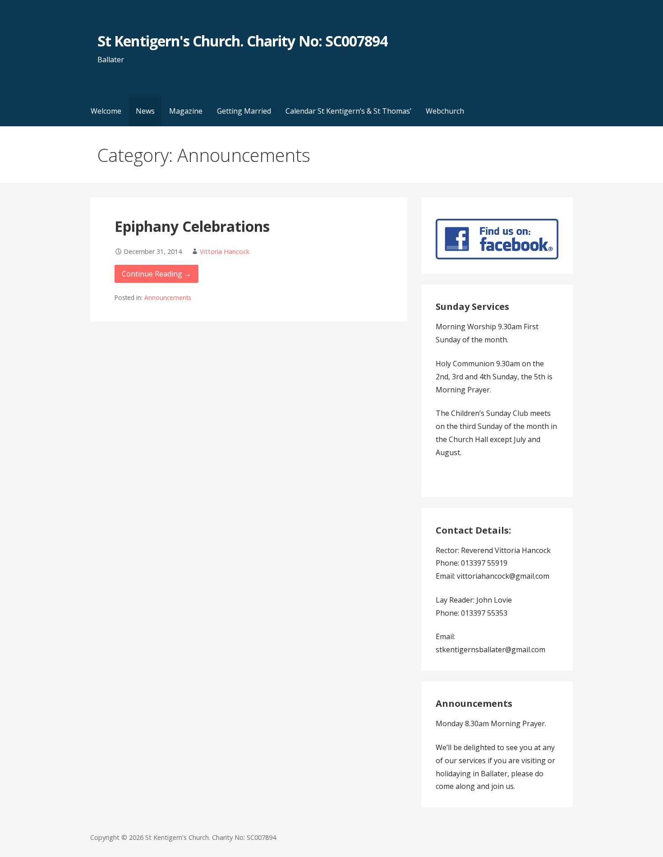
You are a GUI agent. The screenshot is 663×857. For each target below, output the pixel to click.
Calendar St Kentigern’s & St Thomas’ (348, 111)
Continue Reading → (156, 274)
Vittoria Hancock (224, 251)
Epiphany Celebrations (192, 226)
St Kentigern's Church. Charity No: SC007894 (242, 41)
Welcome (106, 111)
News (145, 111)
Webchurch (445, 111)
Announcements (167, 297)
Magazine (186, 111)
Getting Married (244, 111)
